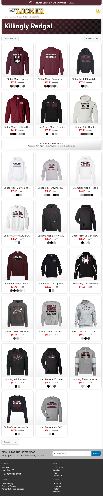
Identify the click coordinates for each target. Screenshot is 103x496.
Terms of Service (8, 486)
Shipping (56, 470)
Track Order (58, 467)
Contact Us (57, 475)
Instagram (57, 486)
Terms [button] (71, 2)
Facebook (57, 483)
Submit (96, 453)
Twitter (56, 489)
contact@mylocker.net (11, 474)
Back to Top (10, 442)
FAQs (55, 473)
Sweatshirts (10, 38)
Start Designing (17, 71)
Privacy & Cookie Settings (12, 489)
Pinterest (56, 491)
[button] (4, 11)
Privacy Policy (7, 483)
